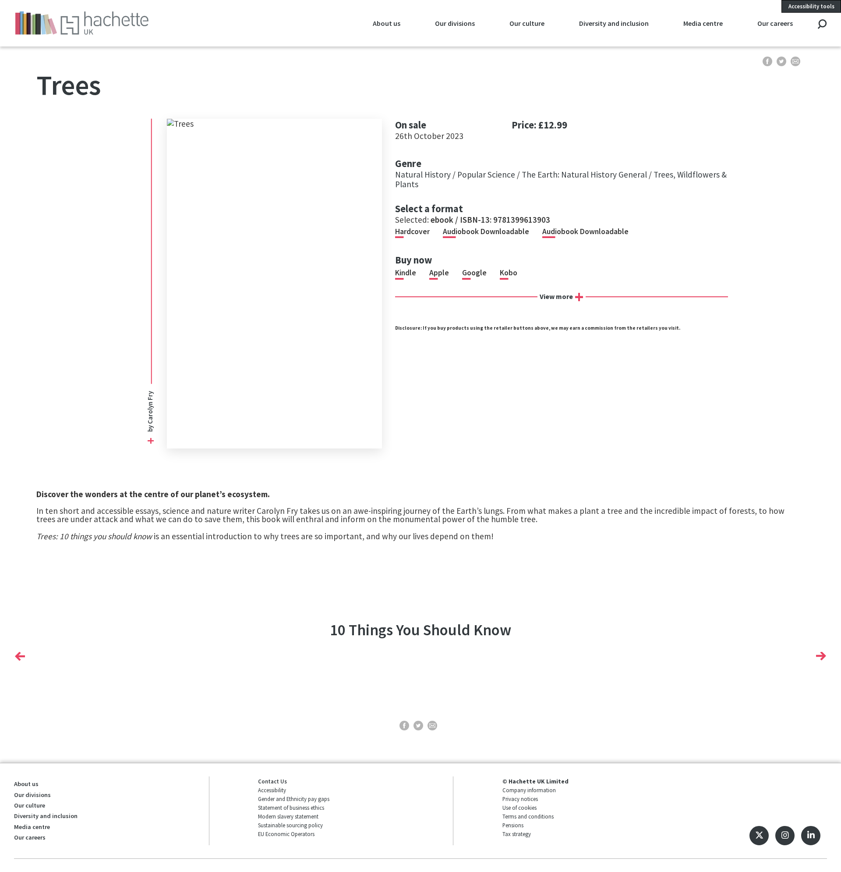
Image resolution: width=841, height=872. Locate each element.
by (150, 411)
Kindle (405, 273)
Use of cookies (519, 807)
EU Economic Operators (286, 833)
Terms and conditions (528, 816)
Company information (529, 790)
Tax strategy (516, 833)
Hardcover (412, 231)
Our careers (775, 23)
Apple (439, 273)
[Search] (821, 25)
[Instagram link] (785, 835)
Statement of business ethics (291, 807)
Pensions (512, 825)
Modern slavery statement (288, 816)
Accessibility (272, 790)
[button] (19, 656)
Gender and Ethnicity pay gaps (293, 798)
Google (474, 273)
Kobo (508, 273)
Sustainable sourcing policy (290, 825)
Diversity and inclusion (614, 23)
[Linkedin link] (810, 835)
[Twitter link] (759, 835)
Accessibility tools (811, 6)
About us (386, 23)
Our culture (526, 23)
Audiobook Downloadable (486, 231)
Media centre (703, 23)
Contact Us (272, 781)
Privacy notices (520, 798)
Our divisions (455, 23)
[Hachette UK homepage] (91, 23)
